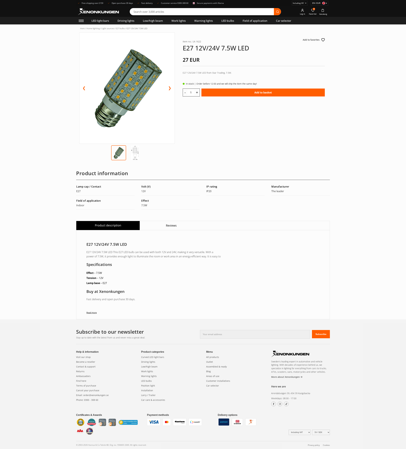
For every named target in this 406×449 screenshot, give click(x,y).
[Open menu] (81, 21)
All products (212, 357)
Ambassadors (83, 376)
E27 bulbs (120, 28)
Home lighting (93, 28)
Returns (80, 371)
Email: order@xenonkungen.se (92, 395)
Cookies (326, 445)
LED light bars (100, 21)
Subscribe (320, 334)
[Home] (290, 354)
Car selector (283, 21)
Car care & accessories (153, 399)
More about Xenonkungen (285, 376)
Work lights (178, 21)
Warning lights (203, 21)
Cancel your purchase (87, 390)
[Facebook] (273, 404)
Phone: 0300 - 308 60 (87, 399)
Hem (82, 28)
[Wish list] (323, 40)
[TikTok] (286, 404)
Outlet (209, 361)
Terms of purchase (86, 385)
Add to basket (263, 92)
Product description (108, 225)
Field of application (255, 21)
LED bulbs (227, 21)
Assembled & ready (216, 366)
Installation (147, 390)
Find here (81, 380)
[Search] (277, 11)
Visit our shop (83, 357)
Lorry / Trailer (148, 395)
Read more (91, 312)
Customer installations (218, 380)
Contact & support (85, 366)
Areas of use (212, 376)
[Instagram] (280, 404)
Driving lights (126, 21)
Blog (208, 371)
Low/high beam (153, 21)
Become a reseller (85, 361)
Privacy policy (314, 445)
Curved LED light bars (152, 357)
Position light (148, 385)
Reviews (171, 225)
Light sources (108, 28)
